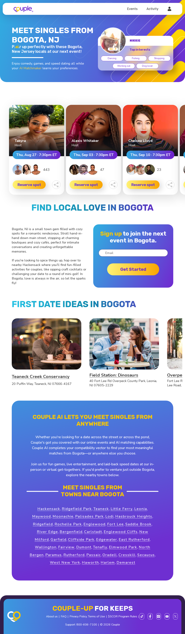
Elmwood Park (123, 547)
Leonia (140, 508)
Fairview (66, 547)
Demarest (126, 562)
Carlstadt (93, 531)
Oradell (109, 554)
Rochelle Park (68, 524)
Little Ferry (122, 508)
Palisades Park (89, 516)
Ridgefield (43, 524)
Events (132, 9)
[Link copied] (56, 184)
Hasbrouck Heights (133, 516)
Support (70, 625)
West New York (65, 562)
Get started (133, 269)
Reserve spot (29, 185)
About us (52, 616)
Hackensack (48, 508)
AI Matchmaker (30, 68)
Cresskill (127, 554)
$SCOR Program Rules (122, 616)
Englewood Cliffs (121, 531)
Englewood (94, 524)
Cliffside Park (81, 539)
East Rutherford (134, 539)
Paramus (53, 554)
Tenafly (100, 547)
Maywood (41, 516)
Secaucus (146, 554)
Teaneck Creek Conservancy (41, 376)
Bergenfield (71, 531)
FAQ (63, 616)
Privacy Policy (78, 616)
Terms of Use (96, 616)
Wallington (46, 547)
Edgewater (106, 539)
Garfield (58, 539)
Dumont (83, 547)
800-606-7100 (86, 625)
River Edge (47, 531)
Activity (152, 9)
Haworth (90, 562)
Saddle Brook (138, 524)
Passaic (93, 554)
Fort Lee (115, 524)
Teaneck (101, 508)
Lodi (109, 516)
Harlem (108, 562)
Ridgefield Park (77, 508)
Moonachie (63, 516)
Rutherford (74, 554)
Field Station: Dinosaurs (113, 375)
